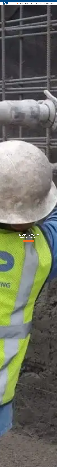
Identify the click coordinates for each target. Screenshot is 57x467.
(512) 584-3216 (51, 0)
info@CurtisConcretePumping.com (40, 0)
